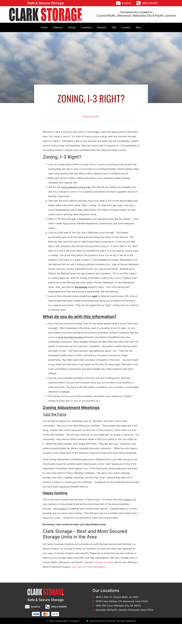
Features (57, 27)
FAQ (114, 27)
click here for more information (88, 566)
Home (44, 27)
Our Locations (105, 590)
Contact (126, 27)
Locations (86, 27)
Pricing (71, 27)
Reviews (101, 27)
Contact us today (103, 562)
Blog (138, 27)
